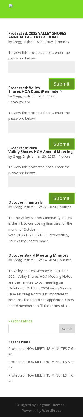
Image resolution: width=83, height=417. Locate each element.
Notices (63, 42)
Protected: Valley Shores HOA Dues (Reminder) (35, 89)
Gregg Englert (23, 42)
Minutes (65, 260)
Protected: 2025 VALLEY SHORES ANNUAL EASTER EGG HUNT (37, 35)
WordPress (51, 410)
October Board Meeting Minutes (38, 255)
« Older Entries (20, 321)
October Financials (25, 202)
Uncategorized (19, 102)
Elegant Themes (50, 404)
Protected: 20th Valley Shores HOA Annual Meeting (40, 149)
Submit (62, 84)
